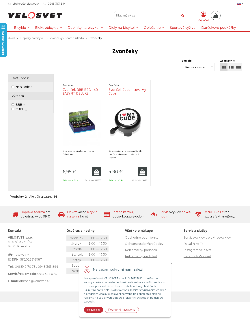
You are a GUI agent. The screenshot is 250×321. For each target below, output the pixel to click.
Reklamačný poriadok (141, 250)
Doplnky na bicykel (32, 38)
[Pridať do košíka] (96, 171)
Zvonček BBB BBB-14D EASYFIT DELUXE (80, 91)
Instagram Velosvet (198, 250)
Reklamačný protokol (141, 256)
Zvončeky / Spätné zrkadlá (67, 38)
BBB (20, 104)
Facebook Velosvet (197, 256)
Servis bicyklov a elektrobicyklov (207, 237)
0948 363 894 (57, 3)
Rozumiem (93, 309)
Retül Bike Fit (194, 244)
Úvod (11, 38)
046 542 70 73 (25, 266)
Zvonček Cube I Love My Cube (127, 91)
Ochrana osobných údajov (144, 244)
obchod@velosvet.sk (26, 3)
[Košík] (216, 15)
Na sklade (24, 87)
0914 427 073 (47, 274)
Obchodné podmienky (141, 237)
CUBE (21, 109)
